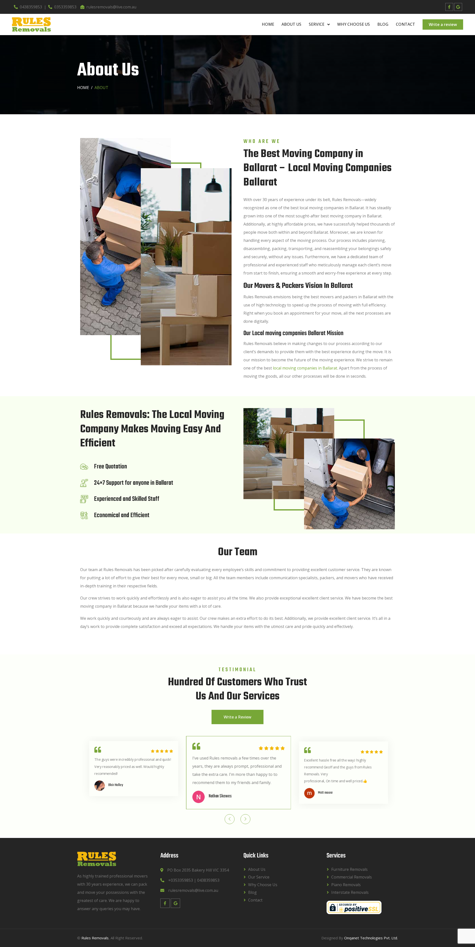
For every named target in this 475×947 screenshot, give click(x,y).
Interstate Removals (350, 892)
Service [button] (317, 24)
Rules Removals (95, 937)
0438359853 (31, 7)
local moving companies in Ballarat (305, 368)
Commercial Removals (351, 877)
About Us (291, 24)
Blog (382, 24)
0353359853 (65, 7)
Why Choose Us (353, 24)
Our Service (258, 877)
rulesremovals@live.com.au (111, 7)
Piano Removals (346, 884)
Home (268, 24)
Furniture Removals (349, 869)
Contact (405, 24)
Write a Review (237, 717)
